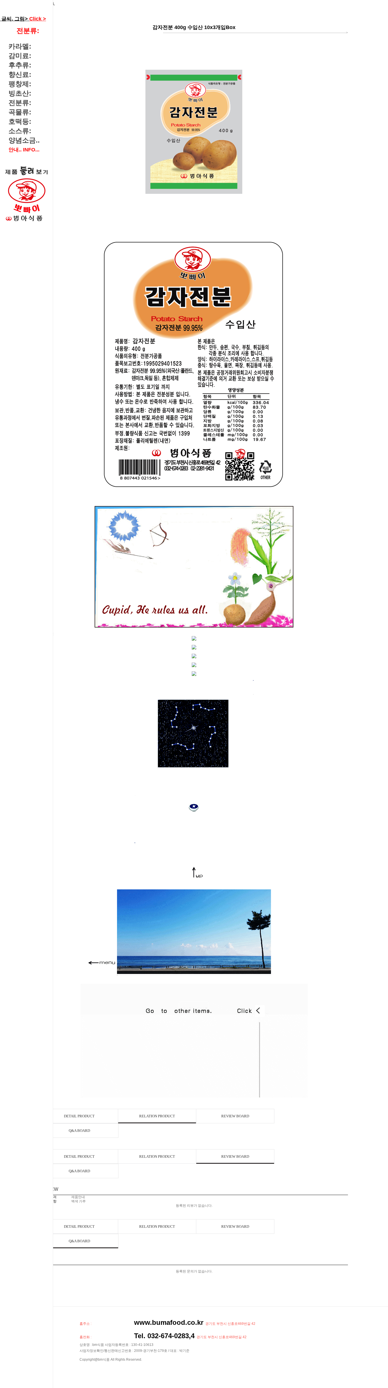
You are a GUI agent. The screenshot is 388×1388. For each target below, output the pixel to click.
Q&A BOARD (79, 1130)
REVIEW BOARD (235, 1116)
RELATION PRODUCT (157, 1116)
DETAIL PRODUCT (79, 1116)
